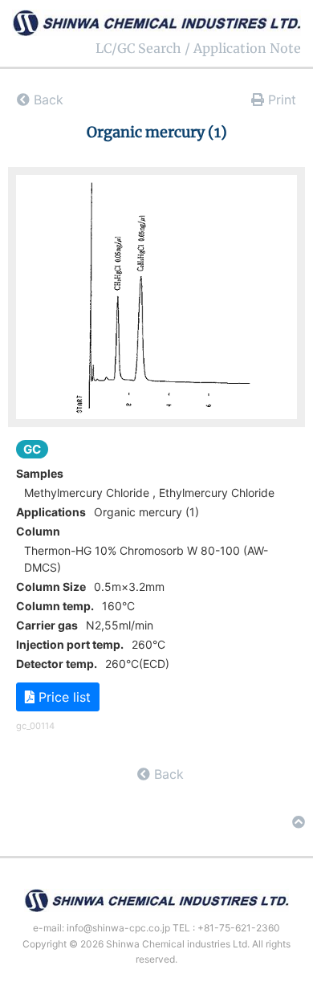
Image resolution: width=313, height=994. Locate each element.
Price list (63, 697)
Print (280, 100)
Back (46, 100)
